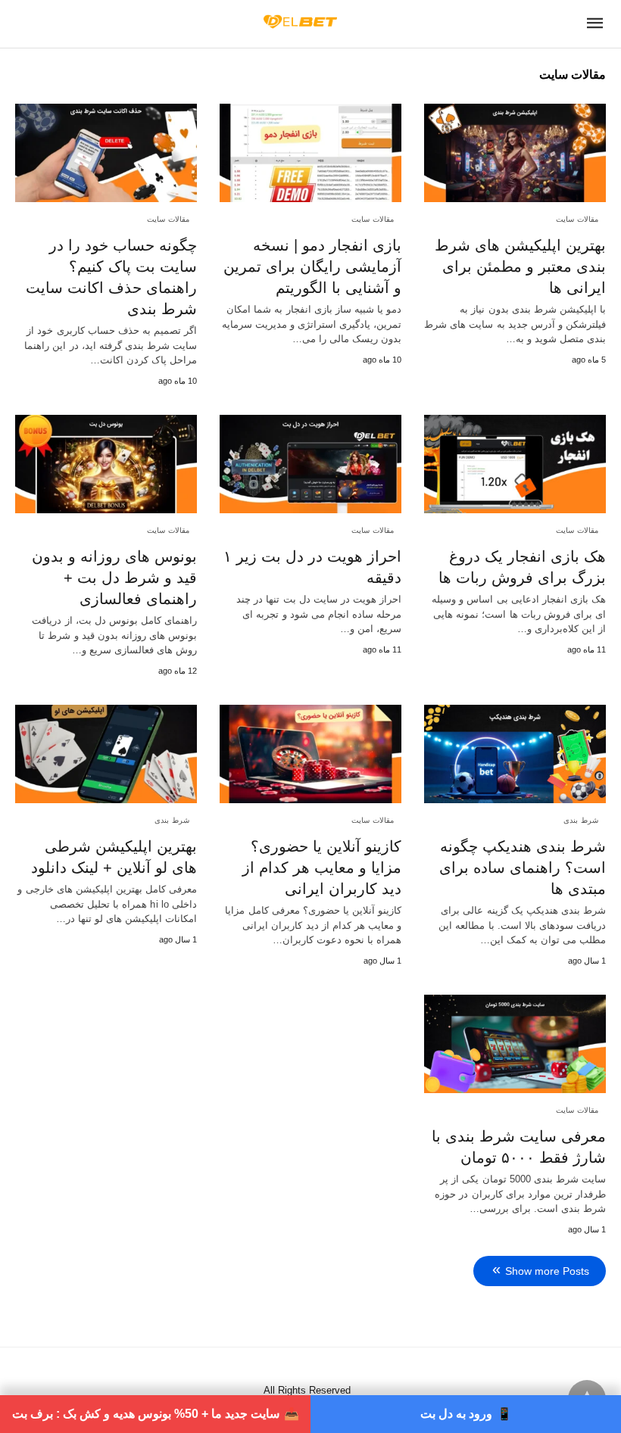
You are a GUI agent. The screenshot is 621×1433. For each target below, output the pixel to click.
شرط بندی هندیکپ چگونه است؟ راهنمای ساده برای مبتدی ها (522, 867)
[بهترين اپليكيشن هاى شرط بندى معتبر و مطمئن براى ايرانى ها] (515, 153)
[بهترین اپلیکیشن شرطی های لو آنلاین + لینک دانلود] (106, 754)
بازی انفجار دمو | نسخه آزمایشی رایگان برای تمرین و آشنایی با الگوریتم (312, 266)
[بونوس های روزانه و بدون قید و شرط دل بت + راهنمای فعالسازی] (106, 464)
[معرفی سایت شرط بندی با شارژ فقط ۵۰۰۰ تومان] (515, 1044)
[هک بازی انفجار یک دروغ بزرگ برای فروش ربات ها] (515, 464)
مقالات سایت (577, 219)
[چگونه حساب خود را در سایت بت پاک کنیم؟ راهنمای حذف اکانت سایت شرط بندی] (106, 153)
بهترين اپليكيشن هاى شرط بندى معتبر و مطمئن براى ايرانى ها (520, 266)
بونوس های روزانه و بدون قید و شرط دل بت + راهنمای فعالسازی (114, 577)
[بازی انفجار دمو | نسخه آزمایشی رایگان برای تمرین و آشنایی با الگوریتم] (310, 153)
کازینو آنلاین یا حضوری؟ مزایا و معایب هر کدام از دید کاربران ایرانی (321, 867)
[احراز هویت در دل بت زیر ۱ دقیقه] (310, 464)
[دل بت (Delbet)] (300, 21)
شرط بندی (581, 820)
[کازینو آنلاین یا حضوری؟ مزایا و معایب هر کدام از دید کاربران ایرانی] (310, 754)
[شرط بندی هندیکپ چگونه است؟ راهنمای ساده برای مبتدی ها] (515, 754)
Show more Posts (547, 1271)
